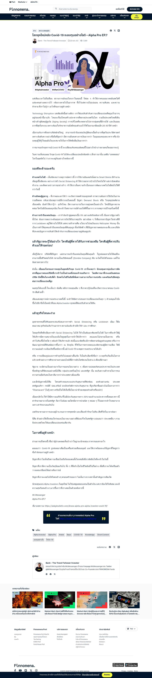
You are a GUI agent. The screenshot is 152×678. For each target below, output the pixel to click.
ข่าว (34, 31)
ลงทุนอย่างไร (39, 540)
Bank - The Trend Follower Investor (62, 563)
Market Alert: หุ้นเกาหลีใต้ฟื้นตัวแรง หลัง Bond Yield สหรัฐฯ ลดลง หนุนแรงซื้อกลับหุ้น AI (60, 613)
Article (61, 535)
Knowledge (90, 535)
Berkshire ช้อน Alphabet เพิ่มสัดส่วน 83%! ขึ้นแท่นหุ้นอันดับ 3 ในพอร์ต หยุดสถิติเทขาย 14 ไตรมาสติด (124, 613)
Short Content (103, 535)
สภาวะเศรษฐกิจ (44, 31)
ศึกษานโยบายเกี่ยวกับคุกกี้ (90, 675)
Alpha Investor (39, 535)
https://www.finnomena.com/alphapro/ (78, 519)
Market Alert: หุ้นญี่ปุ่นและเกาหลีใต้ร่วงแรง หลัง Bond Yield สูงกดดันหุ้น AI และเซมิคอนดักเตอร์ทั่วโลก (91, 613)
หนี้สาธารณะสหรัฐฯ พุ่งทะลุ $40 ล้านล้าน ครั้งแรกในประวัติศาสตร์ (26, 613)
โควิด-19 (49, 540)
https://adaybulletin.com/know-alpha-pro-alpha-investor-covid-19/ (76, 506)
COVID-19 (78, 535)
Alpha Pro (52, 535)
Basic (69, 535)
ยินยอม (107, 675)
